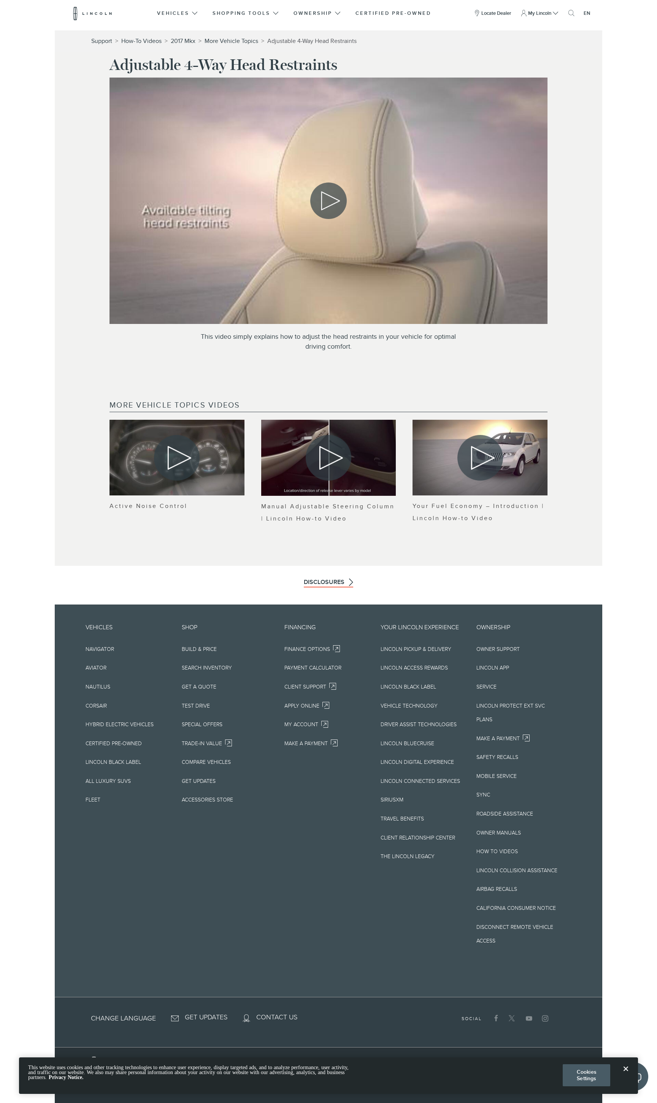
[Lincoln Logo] (92, 13)
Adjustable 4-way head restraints (312, 41)
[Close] (625, 1074)
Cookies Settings (587, 1075)
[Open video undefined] (177, 457)
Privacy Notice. (66, 1078)
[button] (178, 13)
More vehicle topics (231, 41)
